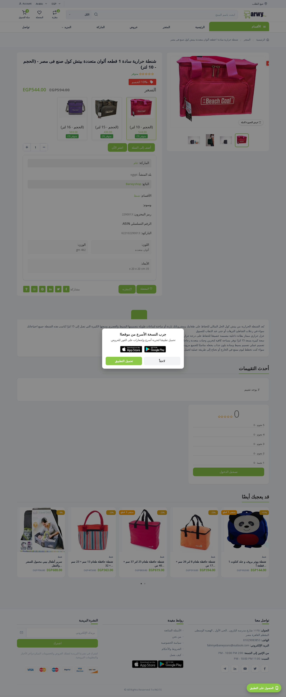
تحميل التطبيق (124, 361)
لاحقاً (162, 361)
